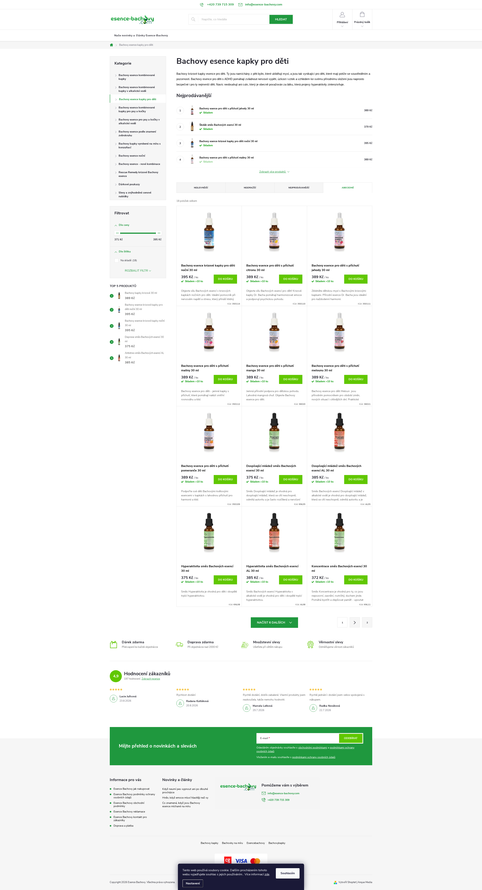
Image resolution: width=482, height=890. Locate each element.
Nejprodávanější (298, 187)
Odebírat (351, 738)
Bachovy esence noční (132, 156)
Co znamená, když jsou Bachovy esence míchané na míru (181, 804)
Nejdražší (250, 187)
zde (267, 874)
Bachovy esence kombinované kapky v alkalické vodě (137, 89)
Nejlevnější (201, 187)
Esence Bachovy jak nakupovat (131, 789)
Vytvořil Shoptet (347, 882)
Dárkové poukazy (129, 184)
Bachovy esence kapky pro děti (137, 99)
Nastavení (193, 883)
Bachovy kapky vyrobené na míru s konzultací (140, 145)
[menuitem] (141, 35)
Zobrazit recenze (151, 679)
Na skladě (128, 260)
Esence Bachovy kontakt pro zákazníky (130, 818)
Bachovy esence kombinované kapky (137, 77)
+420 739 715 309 (278, 800)
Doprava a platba (123, 826)
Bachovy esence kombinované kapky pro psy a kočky (137, 109)
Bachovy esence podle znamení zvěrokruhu (137, 133)
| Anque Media (364, 882)
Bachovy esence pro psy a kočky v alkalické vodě (139, 121)
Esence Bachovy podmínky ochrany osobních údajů (134, 796)
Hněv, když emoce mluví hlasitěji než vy (185, 797)
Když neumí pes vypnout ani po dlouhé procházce (185, 790)
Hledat (281, 19)
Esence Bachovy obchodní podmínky (129, 804)
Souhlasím (288, 873)
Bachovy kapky (209, 843)
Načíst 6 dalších (271, 622)
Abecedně (348, 187)
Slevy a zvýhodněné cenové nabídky (135, 194)
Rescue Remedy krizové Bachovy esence (138, 174)
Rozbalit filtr (136, 271)
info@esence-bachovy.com (283, 793)
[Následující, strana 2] (355, 622)
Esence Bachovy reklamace (129, 811)
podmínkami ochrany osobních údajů (313, 757)
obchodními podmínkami (312, 747)
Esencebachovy (256, 843)
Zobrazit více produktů (272, 172)
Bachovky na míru (232, 843)
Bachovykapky (276, 843)
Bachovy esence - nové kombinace (139, 164)
